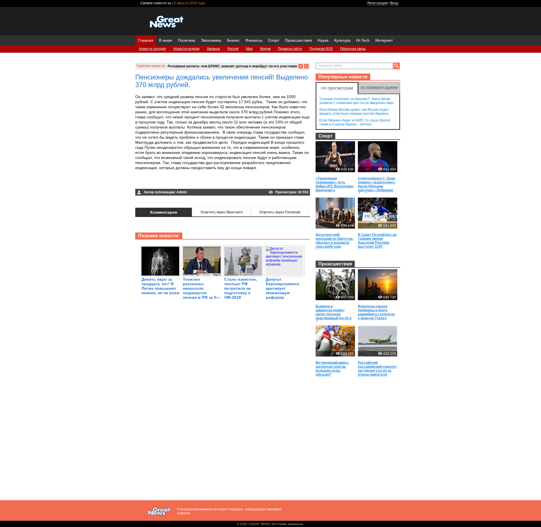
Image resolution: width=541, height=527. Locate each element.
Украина (213, 49)
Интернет (384, 40)
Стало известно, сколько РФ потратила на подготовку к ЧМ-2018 (240, 288)
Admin (181, 192)
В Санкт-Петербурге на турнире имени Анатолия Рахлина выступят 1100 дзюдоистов (377, 243)
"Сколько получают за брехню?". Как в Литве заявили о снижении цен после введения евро (356, 101)
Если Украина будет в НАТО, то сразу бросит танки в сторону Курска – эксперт (355, 122)
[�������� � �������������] (182, 182)
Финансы (253, 40)
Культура (342, 40)
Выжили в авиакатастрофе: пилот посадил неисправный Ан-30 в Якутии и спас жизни (333, 314)
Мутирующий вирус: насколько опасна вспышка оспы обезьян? (332, 369)
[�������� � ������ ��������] (168, 182)
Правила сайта (290, 49)
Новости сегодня (152, 49)
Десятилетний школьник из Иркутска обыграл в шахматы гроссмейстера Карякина (334, 243)
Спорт (273, 40)
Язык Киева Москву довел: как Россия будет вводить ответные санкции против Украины (354, 112)
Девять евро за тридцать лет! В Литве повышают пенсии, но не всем (160, 286)
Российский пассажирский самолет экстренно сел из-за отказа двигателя (377, 369)
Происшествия (298, 40)
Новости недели (186, 49)
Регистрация (377, 3)
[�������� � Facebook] (146, 182)
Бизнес (233, 40)
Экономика (211, 40)
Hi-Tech (363, 40)
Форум (265, 49)
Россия (233, 49)
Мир (249, 49)
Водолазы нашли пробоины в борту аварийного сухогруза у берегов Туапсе (376, 312)
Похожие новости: (158, 235)
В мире (165, 40)
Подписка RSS (321, 49)
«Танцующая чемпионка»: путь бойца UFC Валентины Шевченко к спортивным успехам (334, 186)
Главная (145, 40)
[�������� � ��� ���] (175, 182)
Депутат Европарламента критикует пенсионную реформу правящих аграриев (282, 293)
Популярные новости (342, 76)
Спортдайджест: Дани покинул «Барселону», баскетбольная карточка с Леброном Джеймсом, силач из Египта (377, 188)
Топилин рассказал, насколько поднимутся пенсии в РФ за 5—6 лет (201, 290)
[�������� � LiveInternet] (160, 182)
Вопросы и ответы (153, 56)
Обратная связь (353, 49)
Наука (323, 40)
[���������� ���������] (138, 182)
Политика (186, 40)
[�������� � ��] (190, 182)
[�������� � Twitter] (153, 182)
